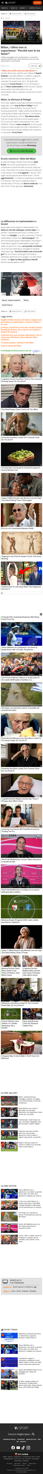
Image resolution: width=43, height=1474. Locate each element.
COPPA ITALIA (35, 8)
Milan (26, 300)
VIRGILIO (10, 1456)
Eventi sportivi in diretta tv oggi (25, 1287)
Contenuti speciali (9, 1439)
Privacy (24, 1463)
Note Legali (17, 1463)
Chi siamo (9, 1463)
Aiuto (28, 1465)
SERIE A (4, 8)
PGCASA (38, 1456)
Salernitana (7, 305)
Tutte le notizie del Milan (11, 346)
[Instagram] (28, 1449)
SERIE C (23, 8)
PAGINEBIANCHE (8, 1458)
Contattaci (21, 1439)
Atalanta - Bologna (29, 1291)
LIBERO (5, 1456)
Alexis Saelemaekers (11, 300)
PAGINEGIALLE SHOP (29, 1456)
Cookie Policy (32, 1463)
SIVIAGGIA (28, 1458)
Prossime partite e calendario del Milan (17, 342)
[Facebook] (13, 1449)
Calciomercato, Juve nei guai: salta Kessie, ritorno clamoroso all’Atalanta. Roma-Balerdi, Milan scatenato (21, 337)
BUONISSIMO (18, 1460)
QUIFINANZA (35, 1458)
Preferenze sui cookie (19, 1465)
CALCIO (7, 18)
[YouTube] (18, 1449)
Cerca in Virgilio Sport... (20, 1434)
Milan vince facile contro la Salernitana (18, 70)
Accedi (37, 3)
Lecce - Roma (16, 1291)
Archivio (23, 1441)
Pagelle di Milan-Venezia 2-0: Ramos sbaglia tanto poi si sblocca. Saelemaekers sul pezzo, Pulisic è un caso (21, 322)
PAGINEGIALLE (18, 1456)
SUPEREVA (25, 1460)
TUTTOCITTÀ (17, 1458)
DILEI (23, 1458)
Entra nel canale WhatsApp (23, 151)
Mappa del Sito (31, 1439)
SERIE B (14, 8)
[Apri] (2, 2)
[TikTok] (23, 1449)
